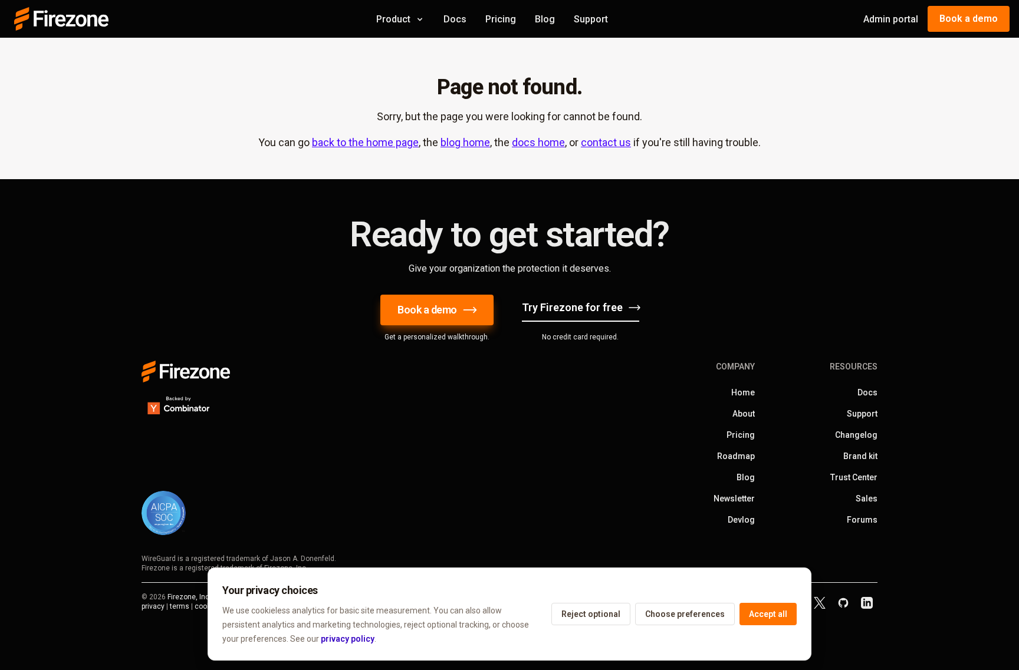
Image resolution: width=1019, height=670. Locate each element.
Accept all (768, 614)
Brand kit (860, 456)
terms (179, 606)
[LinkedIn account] (867, 603)
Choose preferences (685, 614)
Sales (866, 498)
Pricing (500, 19)
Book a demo (968, 18)
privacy (153, 606)
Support (591, 19)
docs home (538, 142)
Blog (545, 19)
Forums (862, 519)
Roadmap (736, 456)
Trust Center (853, 477)
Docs (454, 19)
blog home (465, 142)
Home (743, 392)
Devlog (741, 519)
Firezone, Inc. (189, 597)
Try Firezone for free (572, 307)
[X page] (820, 603)
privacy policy (347, 638)
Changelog (856, 435)
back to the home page (365, 142)
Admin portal (890, 19)
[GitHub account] (843, 603)
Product (393, 19)
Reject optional (590, 614)
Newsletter (734, 498)
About (743, 413)
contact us (606, 142)
